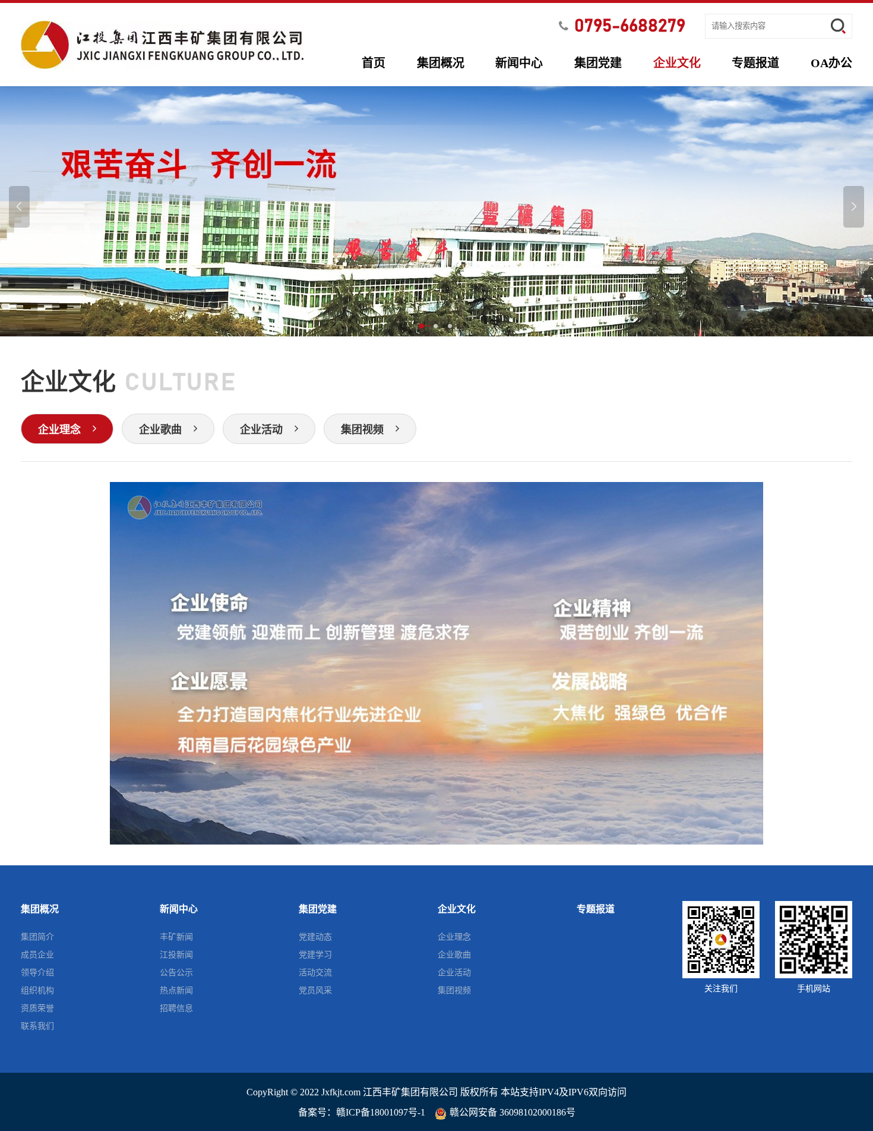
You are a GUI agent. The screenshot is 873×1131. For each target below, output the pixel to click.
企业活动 (454, 972)
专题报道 (755, 63)
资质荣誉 (37, 1008)
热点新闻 (176, 990)
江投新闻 (176, 954)
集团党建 (598, 63)
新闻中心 (519, 63)
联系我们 (37, 1026)
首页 (373, 63)
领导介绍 (37, 972)
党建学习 (315, 954)
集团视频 (454, 990)
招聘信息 (176, 1008)
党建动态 (315, 936)
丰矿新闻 (176, 936)
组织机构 (37, 990)
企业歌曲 (454, 954)
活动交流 (315, 972)
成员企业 (37, 954)
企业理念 (454, 936)
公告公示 (176, 972)
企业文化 (677, 63)
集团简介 (37, 936)
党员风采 (315, 990)
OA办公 (831, 63)
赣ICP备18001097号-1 (380, 1112)
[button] (422, 326)
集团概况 (440, 63)
